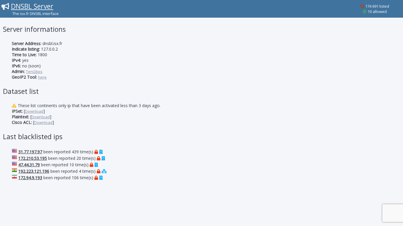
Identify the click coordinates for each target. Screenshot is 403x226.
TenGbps (34, 71)
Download (34, 111)
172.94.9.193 (30, 177)
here (42, 77)
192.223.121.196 (33, 171)
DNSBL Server (32, 6)
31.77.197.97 (30, 151)
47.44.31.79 (29, 164)
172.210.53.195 (32, 158)
